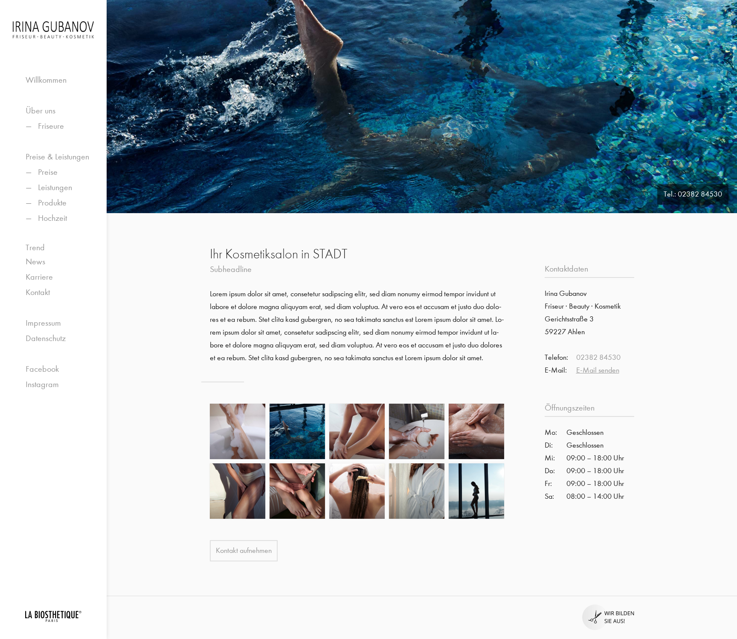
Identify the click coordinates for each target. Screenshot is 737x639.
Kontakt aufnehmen (244, 550)
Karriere (39, 277)
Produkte (52, 203)
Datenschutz (46, 338)
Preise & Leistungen (57, 157)
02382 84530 (700, 194)
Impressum (43, 323)
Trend (35, 247)
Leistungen (55, 187)
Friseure (51, 126)
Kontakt (38, 292)
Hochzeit (52, 218)
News (35, 261)
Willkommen (46, 80)
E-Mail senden (597, 370)
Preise (48, 172)
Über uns (40, 111)
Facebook (42, 369)
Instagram (42, 384)
